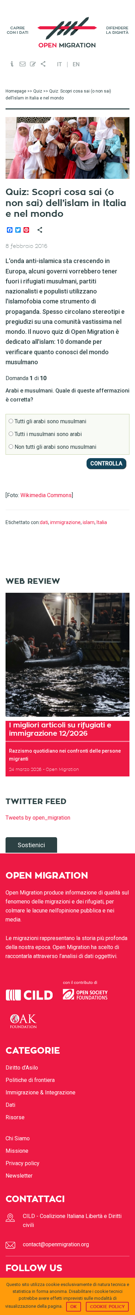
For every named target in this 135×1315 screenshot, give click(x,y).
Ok (73, 1307)
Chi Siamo (18, 1138)
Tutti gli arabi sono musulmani (49, 421)
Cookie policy (107, 1307)
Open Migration (67, 32)
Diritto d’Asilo (22, 1067)
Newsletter (19, 1175)
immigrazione (65, 522)
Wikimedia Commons (46, 495)
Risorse (15, 1117)
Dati (10, 1105)
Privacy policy (22, 1163)
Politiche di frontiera (30, 1080)
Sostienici (31, 845)
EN (76, 64)
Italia (102, 522)
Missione (17, 1151)
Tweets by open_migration (38, 817)
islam (88, 522)
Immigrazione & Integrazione (40, 1092)
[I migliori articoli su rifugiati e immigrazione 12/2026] (68, 655)
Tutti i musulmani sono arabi (47, 434)
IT (59, 64)
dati (44, 522)
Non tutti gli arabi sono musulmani (54, 447)
